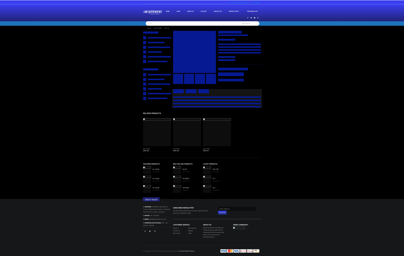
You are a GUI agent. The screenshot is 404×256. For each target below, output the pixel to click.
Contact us (176, 231)
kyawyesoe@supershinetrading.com (240, 2)
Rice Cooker (146, 148)
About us (176, 228)
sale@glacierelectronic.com (158, 219)
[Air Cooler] (147, 170)
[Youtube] (254, 17)
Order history (192, 228)
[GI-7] (207, 180)
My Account (177, 233)
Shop (178, 11)
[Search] (256, 23)
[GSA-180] (207, 170)
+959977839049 (256, 2)
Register (190, 231)
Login (189, 233)
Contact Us (218, 11)
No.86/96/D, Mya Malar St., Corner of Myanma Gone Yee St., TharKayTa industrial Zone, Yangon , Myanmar (156, 209)
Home (168, 11)
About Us (190, 11)
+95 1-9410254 (154, 215)
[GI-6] (207, 189)
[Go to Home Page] (144, 28)
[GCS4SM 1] (177, 180)
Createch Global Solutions (186, 251)
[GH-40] (177, 170)
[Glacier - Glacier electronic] (153, 13)
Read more (167, 122)
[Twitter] (251, 17)
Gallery (204, 11)
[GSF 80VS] (177, 189)
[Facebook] (247, 17)
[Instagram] (257, 17)
